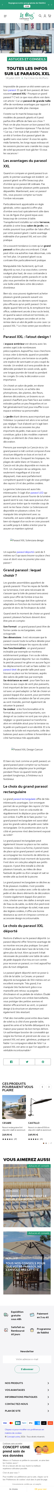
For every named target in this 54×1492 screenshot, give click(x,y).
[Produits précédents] (42, 1087)
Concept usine (13, 1437)
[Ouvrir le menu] (5, 16)
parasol (12, 90)
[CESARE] (14, 1107)
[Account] (44, 16)
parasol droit (10, 669)
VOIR (27, 6)
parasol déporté (25, 552)
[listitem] (44, 1143)
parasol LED (37, 492)
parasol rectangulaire (24, 799)
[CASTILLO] (40, 1107)
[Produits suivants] (49, 1087)
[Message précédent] (2, 4)
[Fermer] (48, 4)
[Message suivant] (51, 4)
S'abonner (27, 1369)
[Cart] (49, 16)
